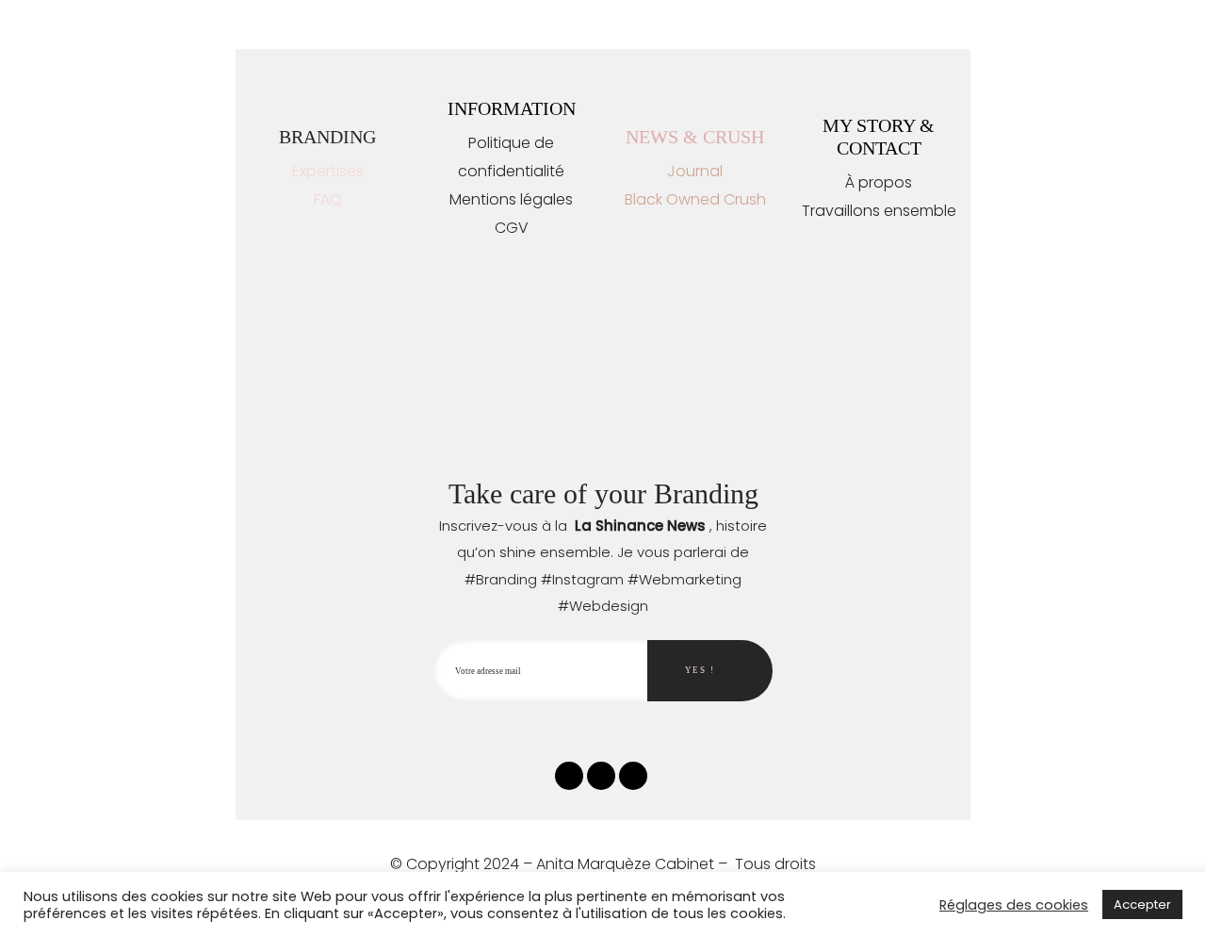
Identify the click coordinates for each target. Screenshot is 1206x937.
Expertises (328, 171)
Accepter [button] (1142, 904)
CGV (512, 227)
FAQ (328, 199)
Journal (695, 171)
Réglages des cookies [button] (1013, 904)
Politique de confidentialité (511, 157)
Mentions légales (511, 199)
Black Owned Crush (695, 199)
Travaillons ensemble (879, 211)
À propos (878, 182)
